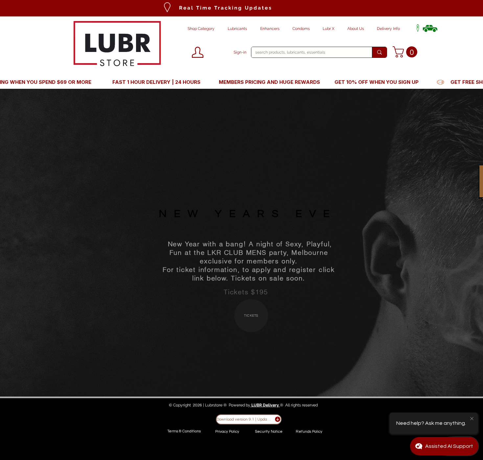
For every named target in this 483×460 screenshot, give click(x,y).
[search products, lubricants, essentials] (379, 52)
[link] (406, 52)
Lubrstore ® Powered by (227, 405)
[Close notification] (471, 419)
